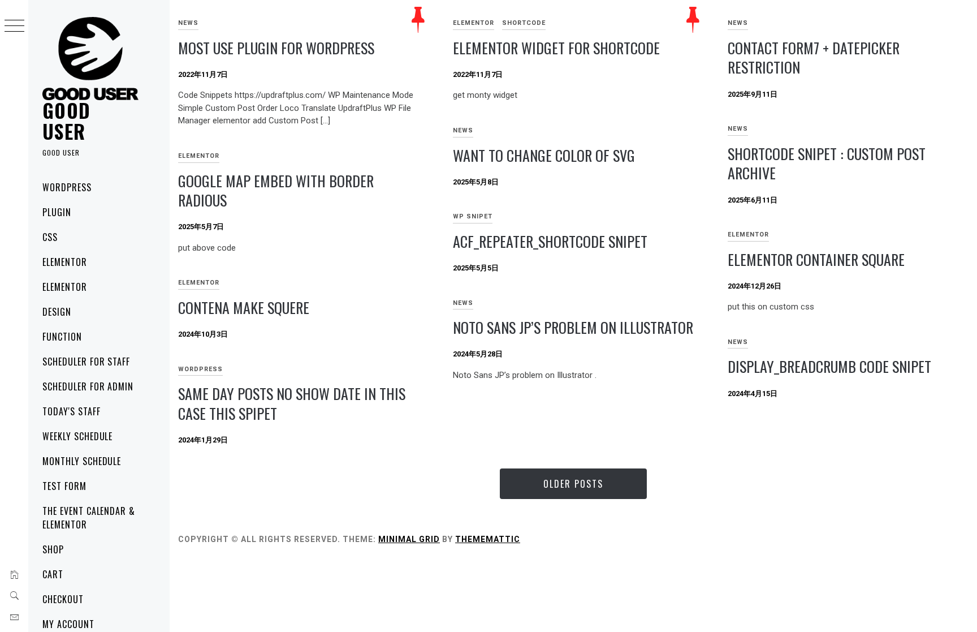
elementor (64, 262)
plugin (56, 212)
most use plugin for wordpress (276, 48)
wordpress (67, 187)
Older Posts (573, 484)
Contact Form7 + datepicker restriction (814, 58)
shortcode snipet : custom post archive (827, 163)
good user (66, 120)
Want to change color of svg (544, 155)
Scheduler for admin (87, 386)
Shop (53, 549)
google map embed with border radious (276, 191)
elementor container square (816, 259)
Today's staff (71, 411)
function (62, 336)
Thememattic (487, 539)
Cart (52, 574)
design (56, 312)
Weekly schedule (77, 436)
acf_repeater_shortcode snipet (550, 241)
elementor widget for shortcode (556, 48)
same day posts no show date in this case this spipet (291, 403)
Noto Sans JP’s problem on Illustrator (573, 327)
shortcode (524, 23)
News (188, 23)
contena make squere (243, 307)
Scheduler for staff (86, 361)
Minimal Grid (409, 539)
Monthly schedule (81, 461)
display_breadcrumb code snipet (829, 366)
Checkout (63, 599)
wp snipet (472, 216)
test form (64, 486)
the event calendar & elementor (88, 517)
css (50, 237)
